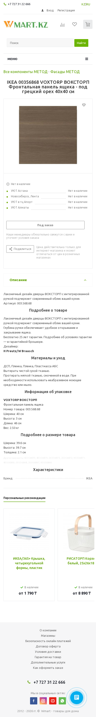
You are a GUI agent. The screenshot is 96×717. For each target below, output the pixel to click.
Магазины (48, 635)
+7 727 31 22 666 (19, 4)
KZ (84, 4)
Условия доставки (48, 651)
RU (88, 4)
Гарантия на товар (48, 657)
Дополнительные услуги (48, 662)
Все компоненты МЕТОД (25, 72)
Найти (81, 42)
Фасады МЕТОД (65, 72)
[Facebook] (33, 700)
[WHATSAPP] (62, 700)
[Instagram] (43, 700)
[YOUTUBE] (52, 700)
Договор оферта (48, 646)
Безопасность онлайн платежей (48, 641)
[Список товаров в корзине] (88, 27)
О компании (48, 630)
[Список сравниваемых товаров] (62, 26)
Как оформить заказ (48, 667)
